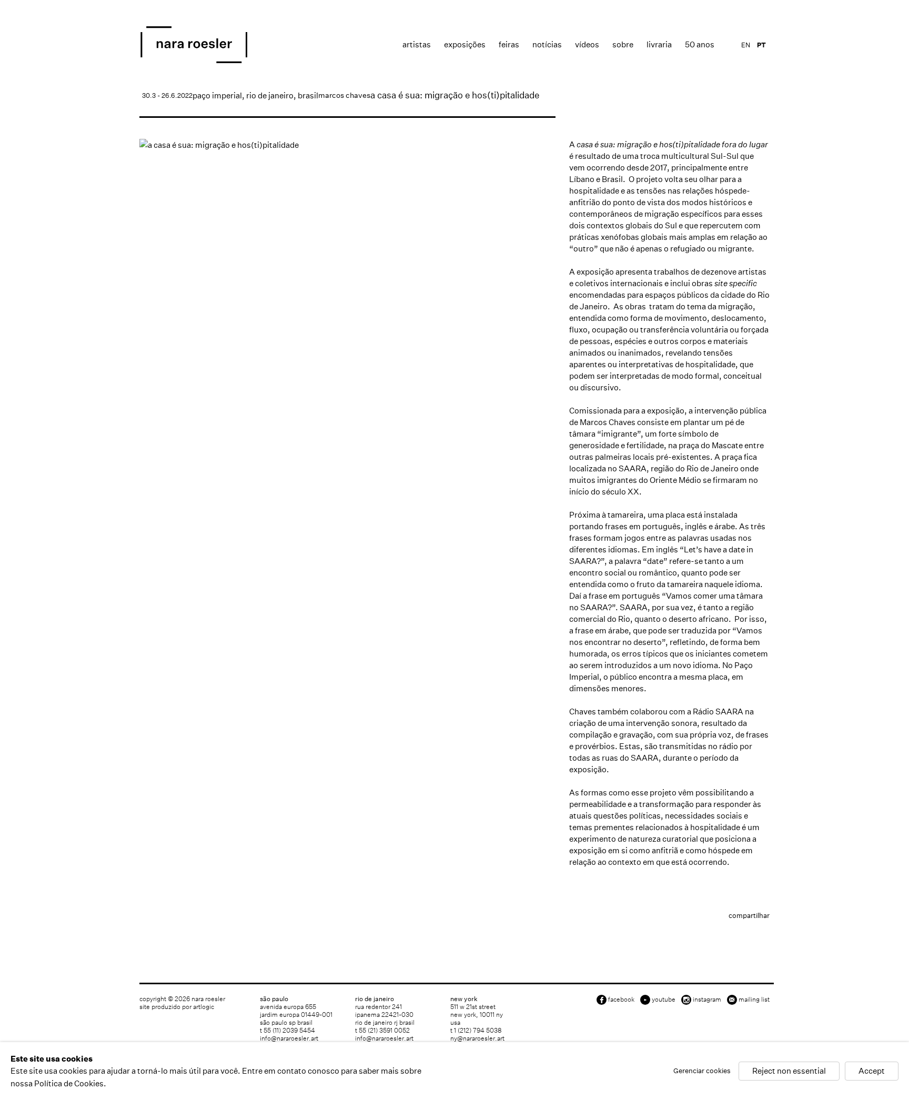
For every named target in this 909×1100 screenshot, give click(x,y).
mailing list (754, 999)
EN (745, 45)
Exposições (465, 44)
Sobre (622, 44)
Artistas (416, 44)
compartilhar (749, 915)
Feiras (509, 44)
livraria (659, 44)
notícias (547, 44)
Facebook (621, 999)
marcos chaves (344, 95)
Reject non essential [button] (789, 1071)
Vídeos (587, 44)
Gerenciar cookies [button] (702, 1071)
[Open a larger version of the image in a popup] (347, 145)
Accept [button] (871, 1071)
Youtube (663, 999)
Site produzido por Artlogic (176, 1006)
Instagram (707, 999)
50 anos (699, 44)
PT (761, 45)
